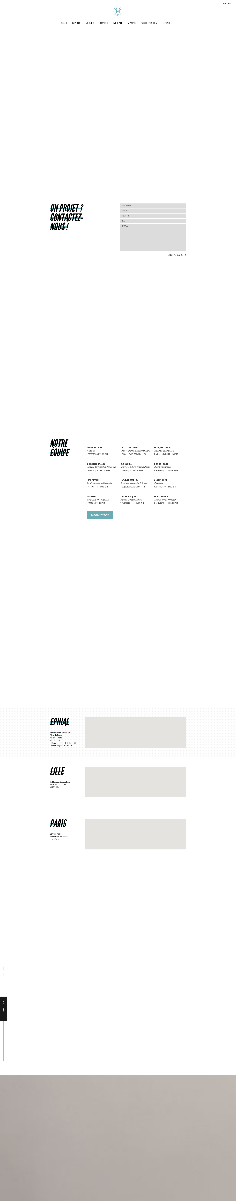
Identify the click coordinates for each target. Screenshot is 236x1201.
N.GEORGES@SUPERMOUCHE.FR (166, 470)
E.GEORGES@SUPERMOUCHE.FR (99, 454)
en (230, 3)
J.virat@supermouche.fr (97, 503)
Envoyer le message (175, 255)
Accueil (64, 22)
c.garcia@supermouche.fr (131, 470)
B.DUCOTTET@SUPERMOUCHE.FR (133, 454)
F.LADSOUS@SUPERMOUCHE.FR (166, 454)
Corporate (104, 22)
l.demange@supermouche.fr (166, 503)
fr (228, 3)
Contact (166, 22)
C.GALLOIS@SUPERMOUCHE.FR (98, 470)
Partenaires (118, 22)
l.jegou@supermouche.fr (97, 487)
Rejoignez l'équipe (100, 515)
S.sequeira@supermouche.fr (132, 487)
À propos (132, 22)
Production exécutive (149, 22)
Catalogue (76, 22)
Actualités (90, 22)
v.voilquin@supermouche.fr (132, 503)
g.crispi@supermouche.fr (165, 487)
